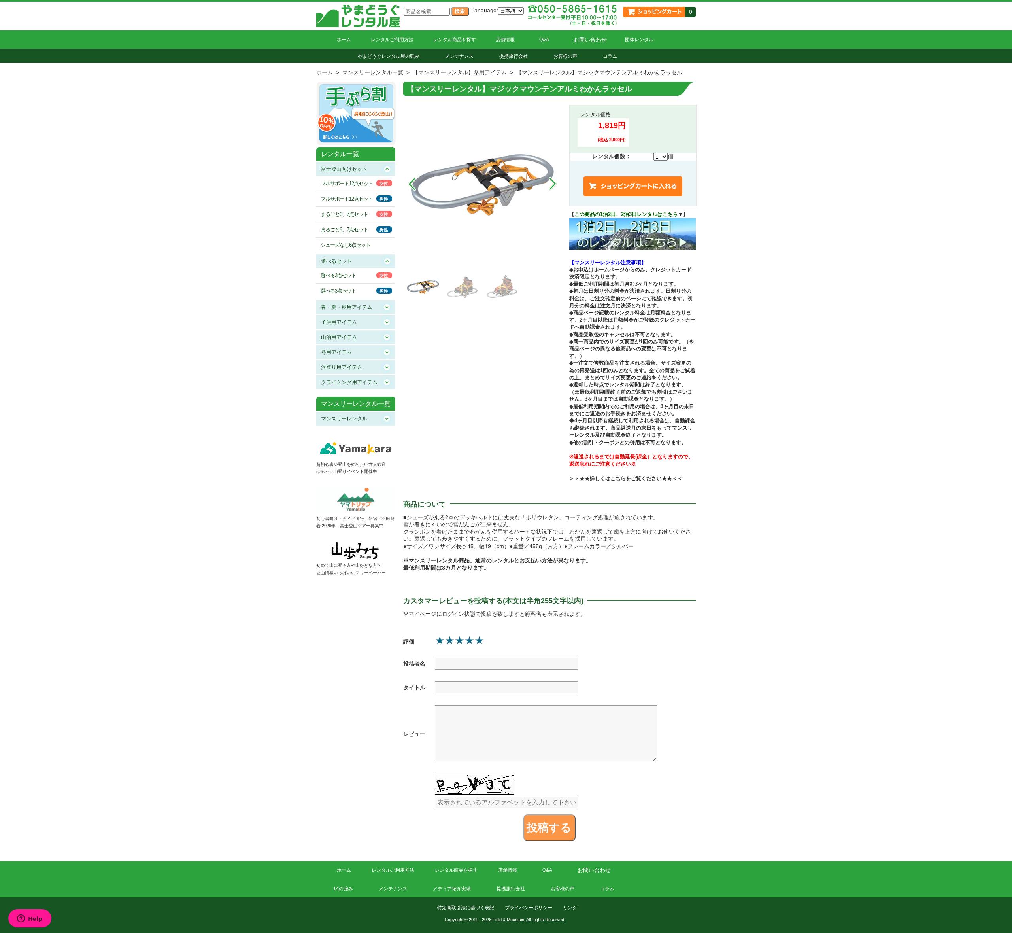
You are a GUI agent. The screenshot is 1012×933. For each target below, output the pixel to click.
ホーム (344, 39)
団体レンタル (639, 39)
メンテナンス (459, 56)
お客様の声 (565, 56)
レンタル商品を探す (454, 39)
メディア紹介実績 (452, 888)
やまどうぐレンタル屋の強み (388, 56)
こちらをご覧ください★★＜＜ (646, 478)
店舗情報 (505, 39)
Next (553, 184)
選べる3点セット (338, 275)
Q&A (544, 39)
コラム (610, 56)
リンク (570, 907)
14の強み (343, 888)
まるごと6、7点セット (344, 214)
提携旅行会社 (513, 56)
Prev (412, 184)
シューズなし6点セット (345, 245)
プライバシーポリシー (528, 907)
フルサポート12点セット (347, 183)
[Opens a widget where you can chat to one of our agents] (29, 919)
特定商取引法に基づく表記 (465, 907)
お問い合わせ (590, 39)
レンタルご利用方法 (392, 39)
